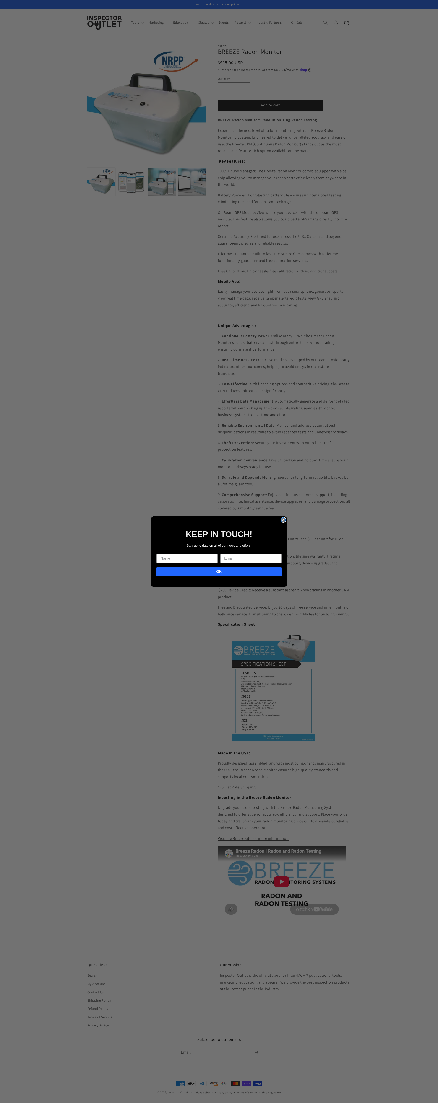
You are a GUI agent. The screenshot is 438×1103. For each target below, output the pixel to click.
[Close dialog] (283, 520)
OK (219, 571)
